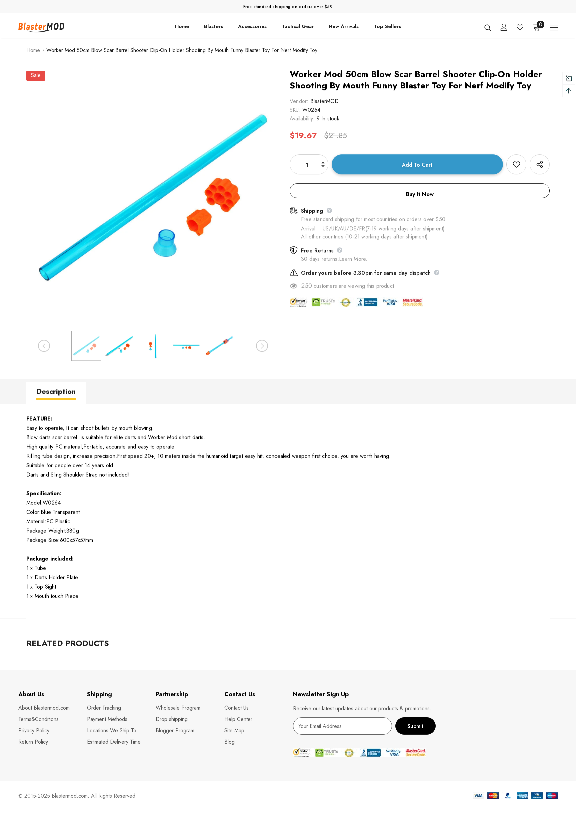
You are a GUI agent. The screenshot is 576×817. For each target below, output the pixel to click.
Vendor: (299, 101)
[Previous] (44, 346)
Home (33, 50)
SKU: (295, 110)
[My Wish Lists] (520, 27)
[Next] (262, 346)
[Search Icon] (487, 27)
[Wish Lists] (516, 164)
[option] (153, 197)
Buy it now (420, 194)
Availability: (302, 118)
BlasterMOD (324, 101)
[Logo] (57, 27)
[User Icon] (504, 27)
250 (306, 286)
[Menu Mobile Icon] (554, 28)
